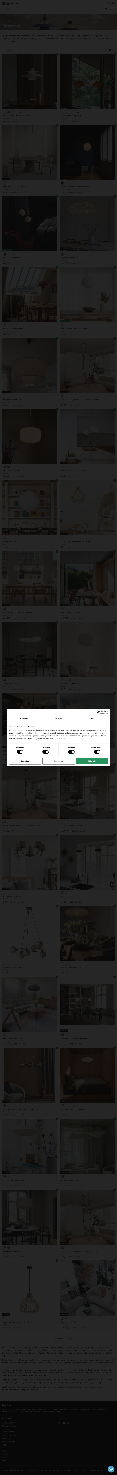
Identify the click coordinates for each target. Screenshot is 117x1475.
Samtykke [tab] (24, 719)
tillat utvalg (58, 761)
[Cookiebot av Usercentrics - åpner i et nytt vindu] (98, 712)
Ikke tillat (25, 761)
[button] (111, 1469)
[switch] (45, 752)
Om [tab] (92, 719)
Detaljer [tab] (58, 719)
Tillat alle (92, 761)
